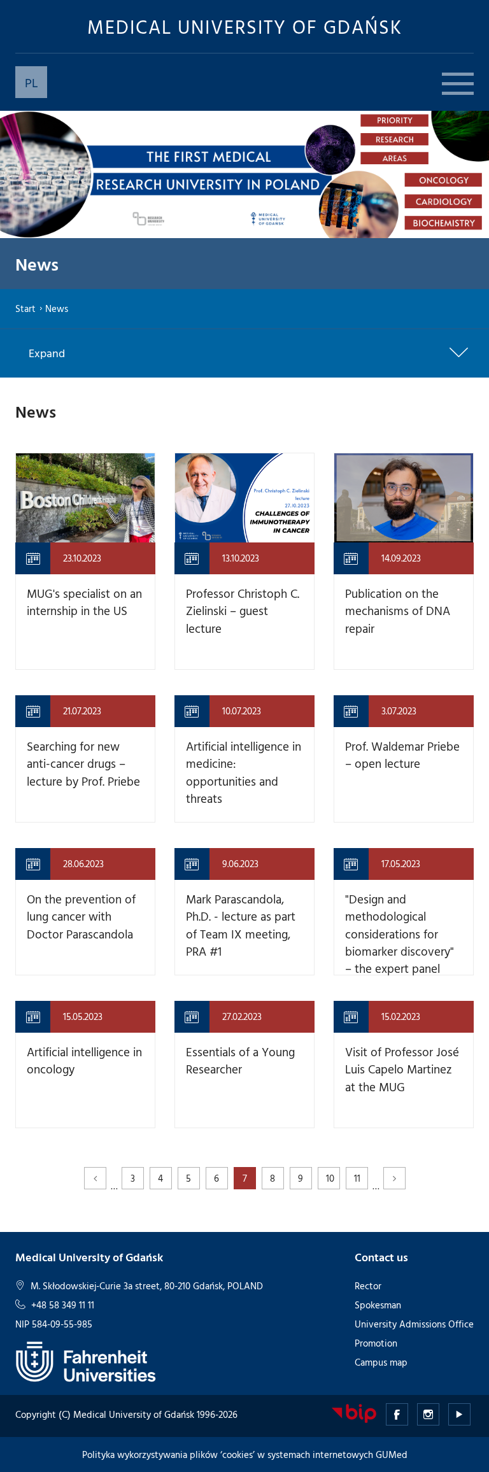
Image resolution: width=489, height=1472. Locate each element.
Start (25, 308)
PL (31, 82)
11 (357, 1178)
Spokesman (378, 1305)
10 (330, 1178)
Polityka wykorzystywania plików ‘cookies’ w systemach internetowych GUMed (245, 1454)
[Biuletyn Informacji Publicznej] (354, 1412)
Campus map (381, 1362)
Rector (368, 1285)
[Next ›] (394, 1178)
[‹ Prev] (95, 1178)
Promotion (376, 1343)
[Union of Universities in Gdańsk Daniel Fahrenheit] (85, 1360)
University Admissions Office (414, 1324)
